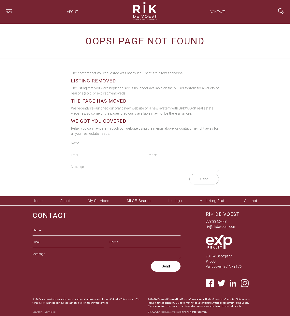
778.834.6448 (216, 221)
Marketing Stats (213, 201)
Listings (175, 201)
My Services (98, 201)
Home (38, 201)
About (72, 12)
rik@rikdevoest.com (221, 226)
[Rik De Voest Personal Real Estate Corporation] (145, 21)
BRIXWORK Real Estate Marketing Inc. (167, 311)
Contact (217, 12)
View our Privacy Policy (44, 311)
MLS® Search (139, 201)
